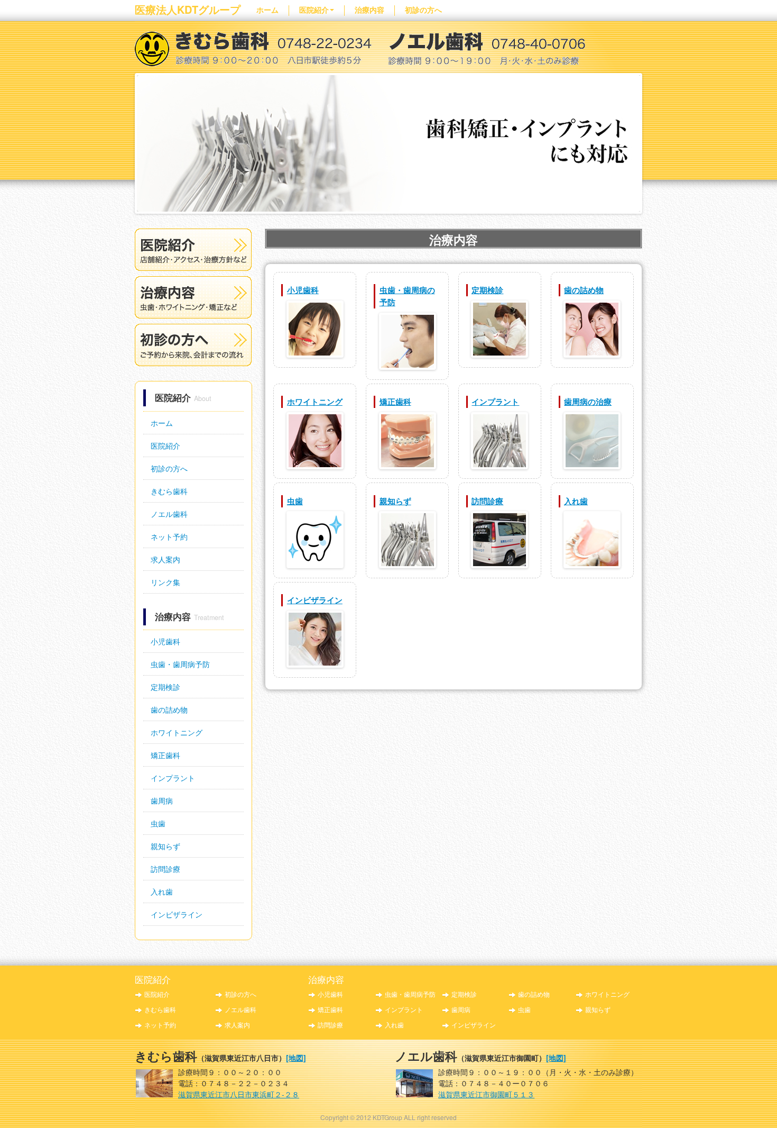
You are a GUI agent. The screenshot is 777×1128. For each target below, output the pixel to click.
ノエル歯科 (169, 513)
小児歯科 (165, 641)
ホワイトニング (176, 732)
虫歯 (158, 823)
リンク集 (165, 582)
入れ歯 (162, 891)
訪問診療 (165, 868)
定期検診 (165, 686)
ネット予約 (169, 536)
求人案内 (165, 559)
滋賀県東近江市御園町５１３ (486, 1094)
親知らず (165, 846)
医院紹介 (314, 9)
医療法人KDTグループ (187, 9)
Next (651, 141)
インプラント (173, 777)
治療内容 (369, 9)
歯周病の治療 (588, 401)
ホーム (267, 9)
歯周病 (162, 800)
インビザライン (176, 914)
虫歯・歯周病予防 (180, 664)
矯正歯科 (165, 755)
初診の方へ (423, 9)
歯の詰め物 (169, 709)
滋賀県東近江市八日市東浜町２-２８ (238, 1094)
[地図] (296, 1057)
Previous (126, 141)
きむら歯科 (169, 491)
